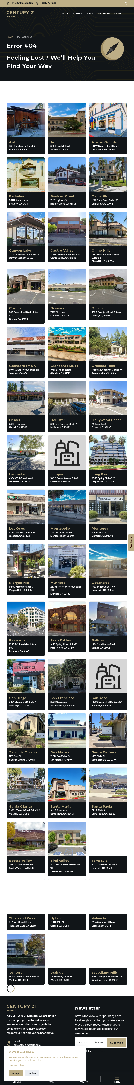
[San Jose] (108, 684)
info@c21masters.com (22, 3)
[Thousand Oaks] (26, 904)
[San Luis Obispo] (26, 738)
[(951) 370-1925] (37, 3)
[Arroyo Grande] (108, 128)
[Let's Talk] (125, 14)
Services (77, 14)
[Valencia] (108, 904)
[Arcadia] (67, 128)
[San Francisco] (67, 684)
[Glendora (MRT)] (67, 352)
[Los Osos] (26, 515)
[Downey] (67, 296)
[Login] (126, 3)
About (117, 14)
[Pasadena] (26, 629)
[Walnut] (67, 959)
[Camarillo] (108, 182)
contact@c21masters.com (27, 1045)
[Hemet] (26, 406)
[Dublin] (108, 296)
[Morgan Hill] (26, 571)
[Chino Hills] (108, 239)
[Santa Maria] (67, 793)
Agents (90, 14)
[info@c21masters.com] (8, 3)
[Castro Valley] (67, 239)
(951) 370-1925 (48, 3)
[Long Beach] (108, 460)
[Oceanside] (108, 571)
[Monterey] (108, 515)
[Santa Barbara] (108, 738)
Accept (16, 1073)
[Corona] (26, 296)
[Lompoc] (67, 460)
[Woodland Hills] (108, 959)
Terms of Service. (99, 1052)
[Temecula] (108, 849)
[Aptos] (26, 128)
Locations (104, 14)
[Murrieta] (67, 571)
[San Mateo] (67, 738)
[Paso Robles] (67, 629)
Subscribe (116, 1042)
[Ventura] (26, 959)
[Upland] (67, 904)
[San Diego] (26, 684)
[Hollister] (67, 406)
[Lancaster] (26, 460)
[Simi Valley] (67, 849)
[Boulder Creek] (67, 182)
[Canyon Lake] (26, 239)
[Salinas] (108, 629)
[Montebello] (67, 515)
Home (65, 14)
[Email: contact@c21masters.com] (9, 1043)
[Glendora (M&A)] (26, 352)
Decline (32, 1073)
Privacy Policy (16, 1065)
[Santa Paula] (108, 793)
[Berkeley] (26, 182)
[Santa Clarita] (26, 793)
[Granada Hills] (108, 352)
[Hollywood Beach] (108, 406)
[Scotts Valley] (26, 849)
